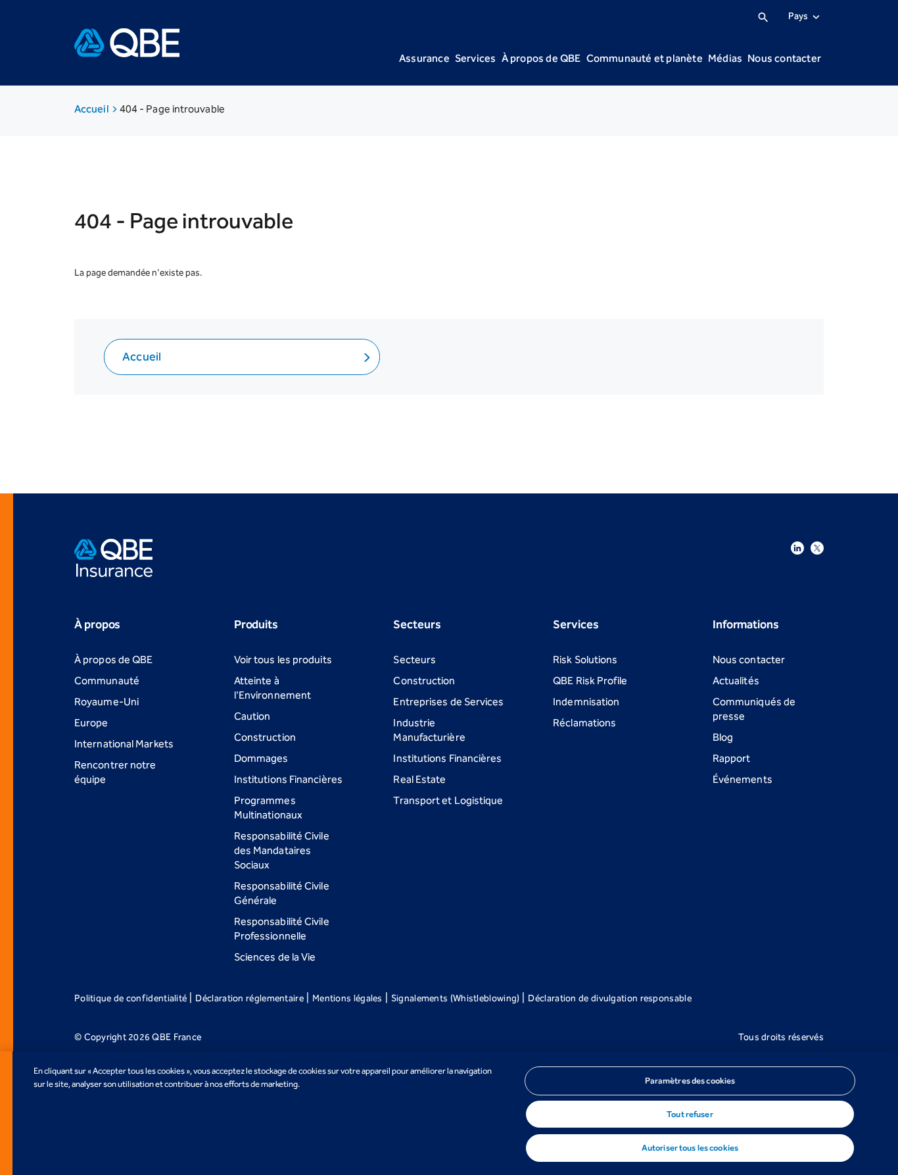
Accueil (92, 109)
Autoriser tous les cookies (690, 1148)
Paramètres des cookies (690, 1081)
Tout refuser (690, 1114)
